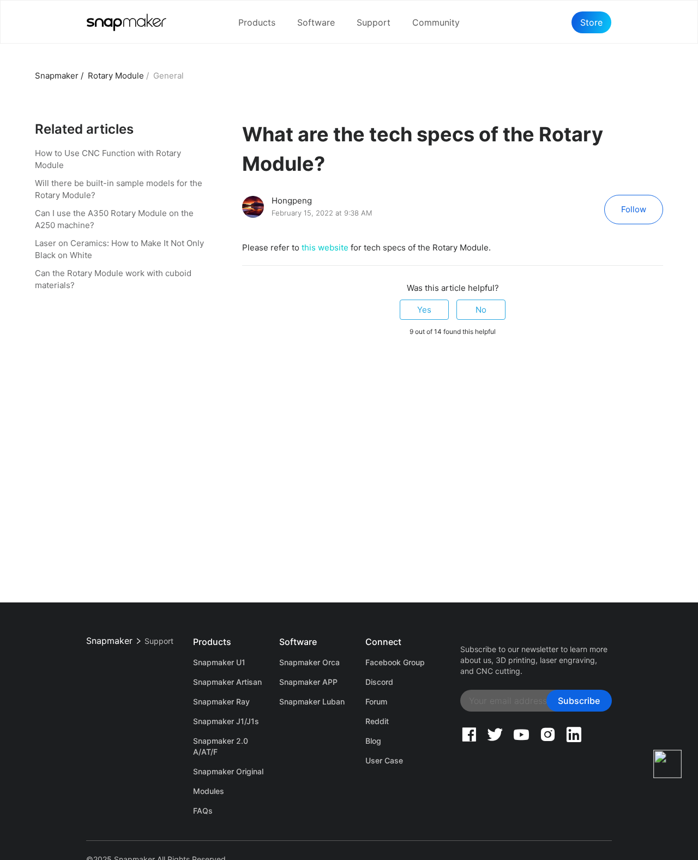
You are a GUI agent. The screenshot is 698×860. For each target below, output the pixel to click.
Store (591, 22)
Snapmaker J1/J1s (226, 721)
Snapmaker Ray (221, 701)
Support (373, 22)
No (481, 309)
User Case (384, 760)
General (168, 75)
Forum (376, 701)
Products (256, 22)
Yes (424, 309)
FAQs (203, 810)
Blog (373, 740)
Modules (208, 791)
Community (436, 22)
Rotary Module (116, 75)
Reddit (377, 721)
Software (316, 22)
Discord (379, 681)
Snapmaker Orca (309, 662)
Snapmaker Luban (312, 701)
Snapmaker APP (308, 681)
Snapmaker (57, 75)
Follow (633, 209)
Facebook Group (395, 662)
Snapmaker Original (228, 771)
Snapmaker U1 (219, 662)
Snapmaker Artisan (227, 681)
